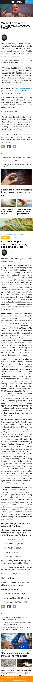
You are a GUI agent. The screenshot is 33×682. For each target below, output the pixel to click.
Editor (10, 36)
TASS (26, 381)
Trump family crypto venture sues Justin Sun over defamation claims (17, 618)
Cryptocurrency (19, 234)
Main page (4, 20)
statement (4, 504)
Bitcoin (15, 20)
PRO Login (29, 2)
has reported (14, 56)
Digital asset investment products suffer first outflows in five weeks (17, 628)
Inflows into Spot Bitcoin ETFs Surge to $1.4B (17, 158)
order (3, 437)
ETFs (13, 234)
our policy (25, 680)
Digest (10, 234)
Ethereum (20, 20)
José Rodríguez (12, 35)
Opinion (10, 20)
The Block (14, 328)
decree (19, 403)
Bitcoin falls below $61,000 (11, 161)
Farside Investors (8, 277)
